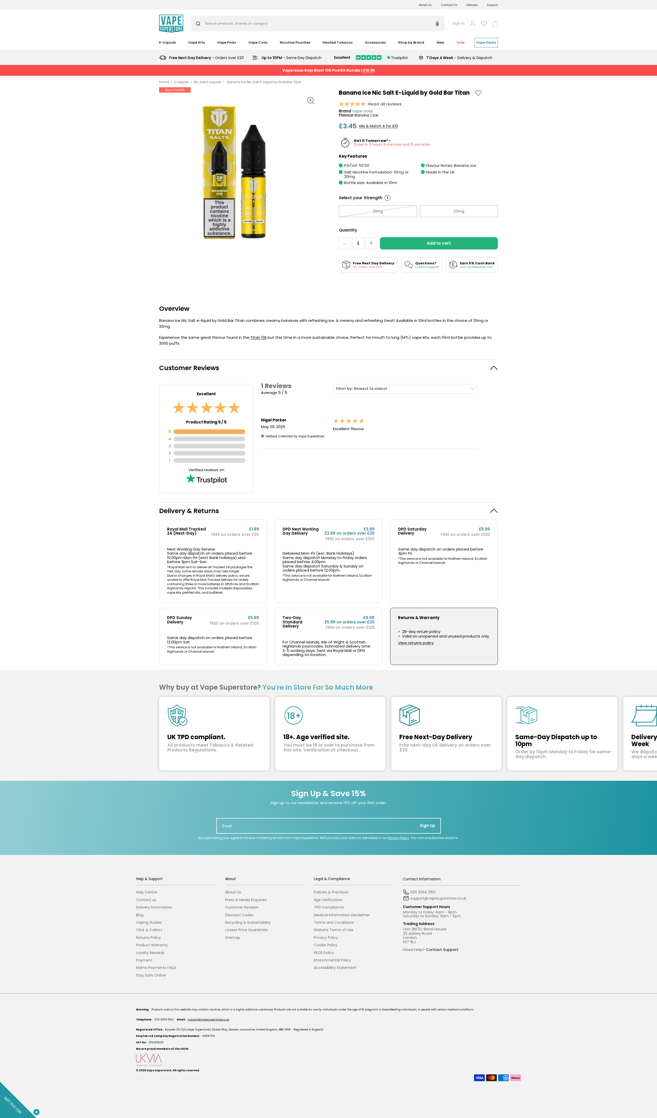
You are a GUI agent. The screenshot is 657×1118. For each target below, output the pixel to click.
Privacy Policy (398, 838)
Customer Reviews (241, 907)
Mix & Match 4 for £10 (378, 126)
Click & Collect (149, 930)
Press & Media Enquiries (246, 900)
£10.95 (369, 70)
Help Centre (146, 892)
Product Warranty (152, 945)
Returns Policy (148, 938)
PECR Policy (324, 953)
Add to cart (439, 243)
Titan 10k (258, 337)
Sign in (458, 23)
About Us (425, 5)
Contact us (146, 900)
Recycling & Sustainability (248, 922)
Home (164, 82)
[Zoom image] (310, 100)
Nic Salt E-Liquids (207, 82)
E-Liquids (181, 82)
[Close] (35, 1111)
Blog (139, 915)
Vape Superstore (159, 1070)
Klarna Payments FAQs (156, 968)
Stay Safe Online (151, 975)
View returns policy (416, 643)
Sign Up (427, 825)
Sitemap (232, 938)
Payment (144, 960)
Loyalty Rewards (150, 953)
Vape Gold (362, 111)
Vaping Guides (149, 922)
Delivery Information (154, 907)
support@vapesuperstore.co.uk (208, 1019)
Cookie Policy (325, 945)
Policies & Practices (331, 892)
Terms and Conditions (334, 922)
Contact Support (442, 949)
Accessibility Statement (335, 968)
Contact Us (449, 5)
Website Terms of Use (333, 930)
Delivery (472, 5)
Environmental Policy (332, 960)
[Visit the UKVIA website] (328, 1060)
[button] (328, 368)
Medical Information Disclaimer (342, 915)
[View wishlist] (484, 24)
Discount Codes (239, 915)
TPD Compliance (329, 907)
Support (492, 5)
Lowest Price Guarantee (246, 930)
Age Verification (328, 900)
